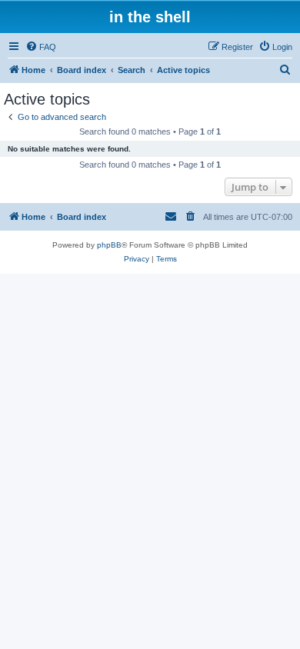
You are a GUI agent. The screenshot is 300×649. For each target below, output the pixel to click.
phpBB (109, 245)
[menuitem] (40, 47)
